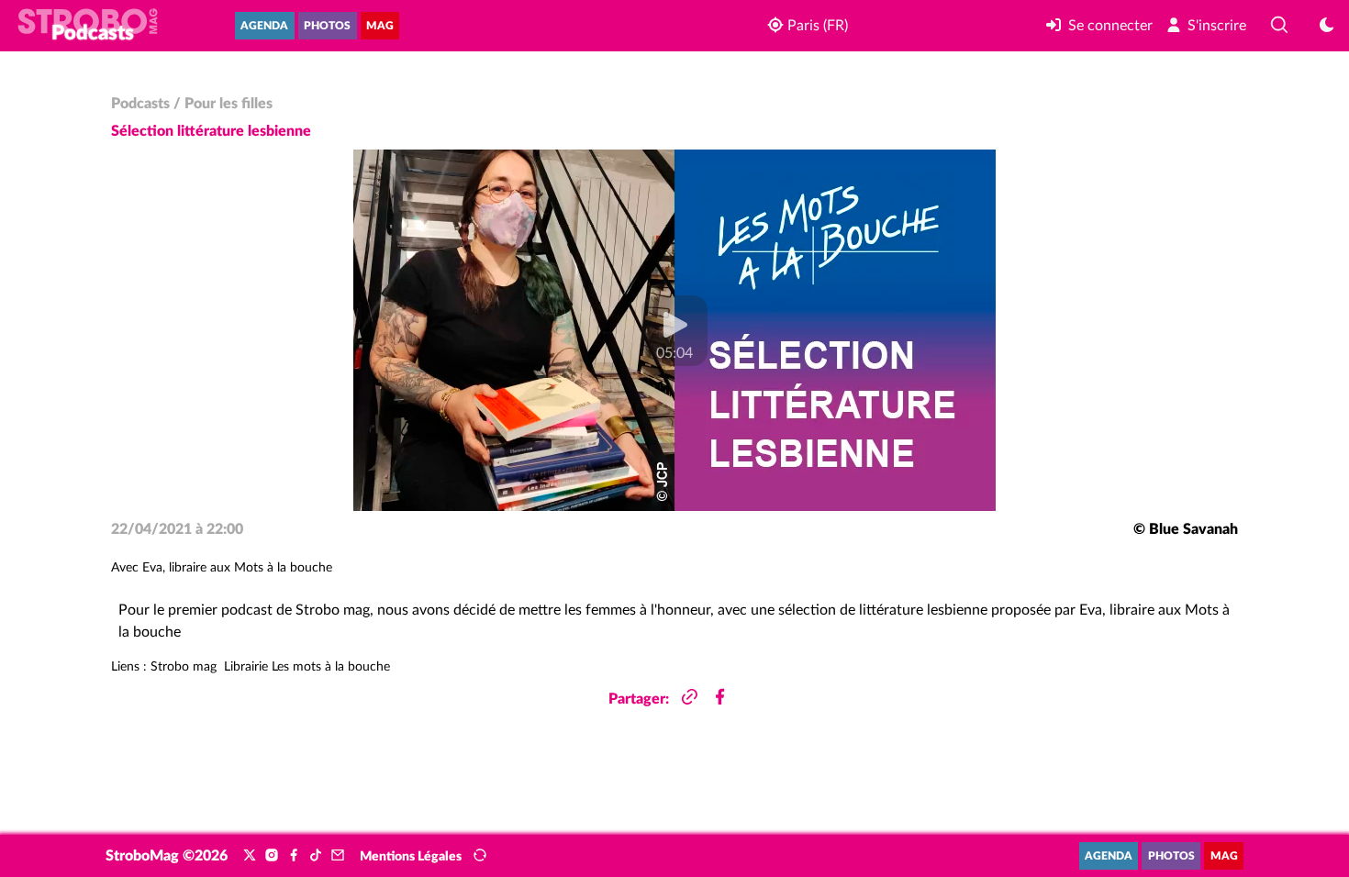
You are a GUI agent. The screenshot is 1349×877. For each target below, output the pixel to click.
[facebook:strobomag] (293, 856)
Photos (327, 26)
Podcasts (140, 103)
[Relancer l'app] (480, 856)
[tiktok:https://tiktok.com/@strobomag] (315, 856)
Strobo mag (184, 667)
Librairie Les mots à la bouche (307, 667)
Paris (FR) (816, 25)
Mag (380, 26)
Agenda (264, 26)
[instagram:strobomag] (271, 856)
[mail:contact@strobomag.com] (337, 856)
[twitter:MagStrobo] (249, 856)
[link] (1099, 25)
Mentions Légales (411, 856)
